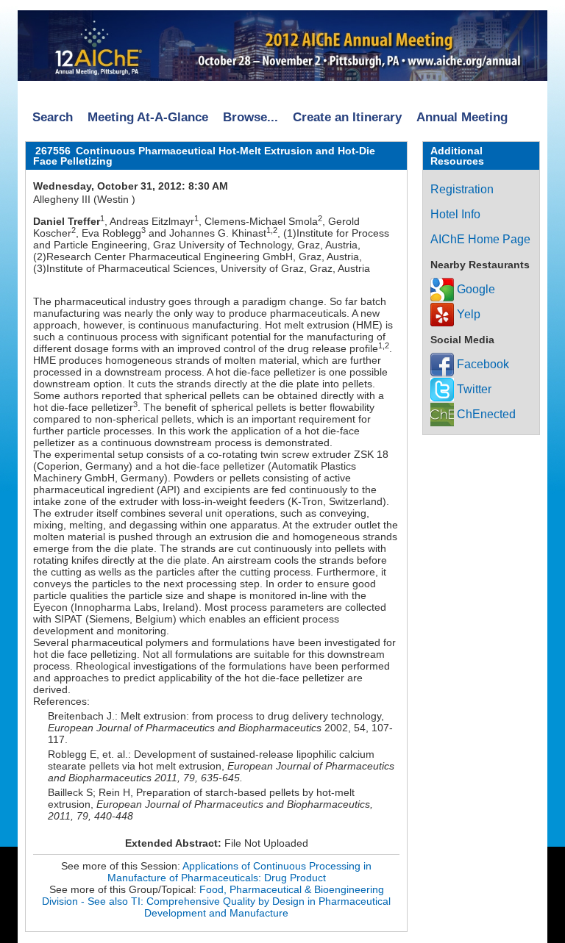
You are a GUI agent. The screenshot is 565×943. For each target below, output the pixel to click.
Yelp (467, 314)
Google (474, 289)
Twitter (472, 389)
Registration (462, 189)
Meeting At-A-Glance (148, 117)
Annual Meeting (462, 117)
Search (52, 117)
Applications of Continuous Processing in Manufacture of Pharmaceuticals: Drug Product (239, 871)
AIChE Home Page (480, 239)
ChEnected (485, 414)
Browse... (250, 117)
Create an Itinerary (347, 117)
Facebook (481, 364)
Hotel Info (455, 214)
